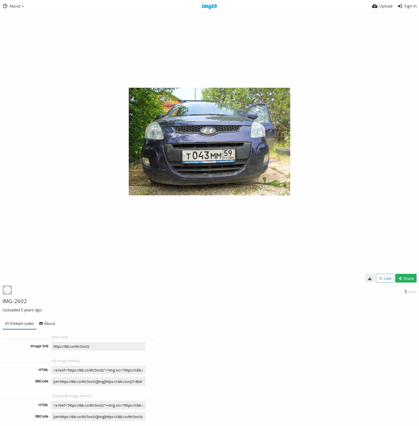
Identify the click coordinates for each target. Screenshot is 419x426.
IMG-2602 (14, 301)
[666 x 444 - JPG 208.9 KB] (370, 278)
